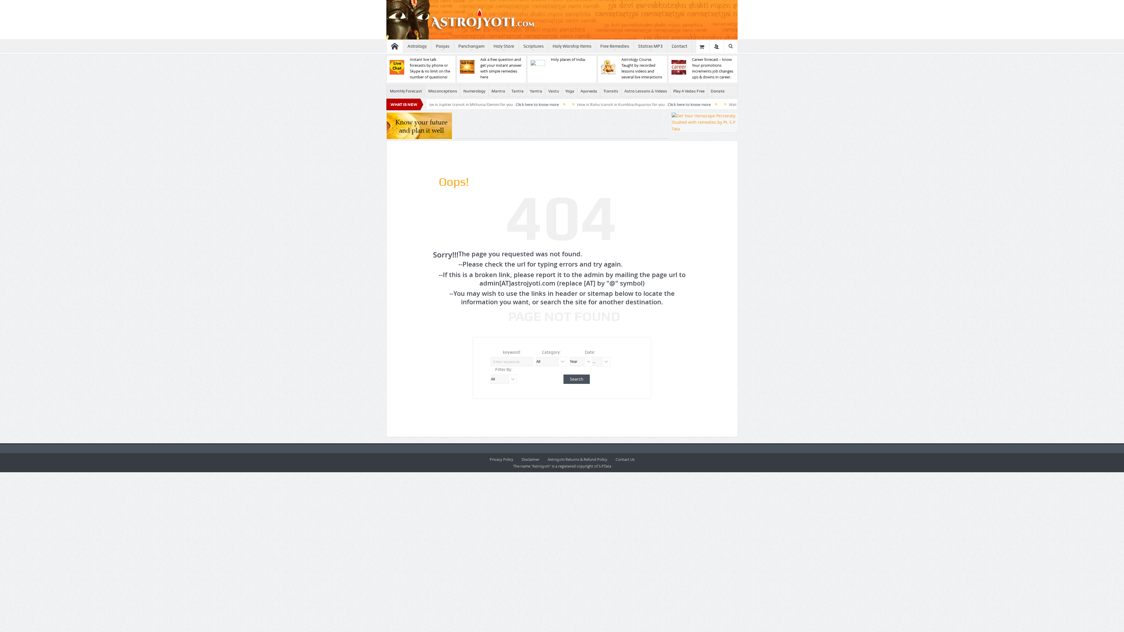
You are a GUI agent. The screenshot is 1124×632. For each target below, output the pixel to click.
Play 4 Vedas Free (689, 91)
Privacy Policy (501, 459)
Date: (590, 352)
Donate (717, 91)
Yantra (536, 91)
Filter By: (503, 369)
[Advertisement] (562, 125)
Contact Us (625, 459)
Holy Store (504, 46)
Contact (679, 46)
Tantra (517, 91)
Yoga (569, 91)
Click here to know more (495, 104)
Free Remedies (614, 46)
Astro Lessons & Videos (645, 91)
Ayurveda (588, 91)
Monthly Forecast (406, 91)
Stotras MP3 (650, 46)
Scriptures (533, 46)
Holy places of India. (568, 59)
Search (576, 379)
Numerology (474, 91)
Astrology (417, 46)
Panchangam (471, 46)
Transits (610, 91)
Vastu (553, 91)
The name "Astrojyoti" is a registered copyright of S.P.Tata (562, 466)
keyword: (512, 352)
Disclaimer (530, 459)
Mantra (498, 91)
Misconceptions (442, 91)
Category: (551, 352)
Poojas (442, 46)
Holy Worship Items (572, 46)
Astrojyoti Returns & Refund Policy (577, 459)
